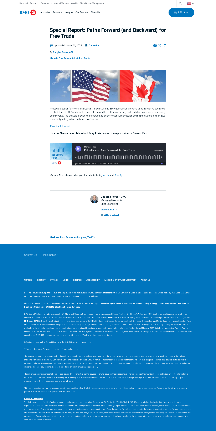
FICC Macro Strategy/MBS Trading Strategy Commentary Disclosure (149, 303)
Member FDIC (109, 293)
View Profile (107, 209)
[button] (181, 12)
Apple (106, 175)
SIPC (120, 317)
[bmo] (28, 12)
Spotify (118, 175)
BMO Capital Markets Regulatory (103, 303)
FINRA (111, 317)
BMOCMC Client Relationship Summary (63, 307)
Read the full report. (60, 126)
